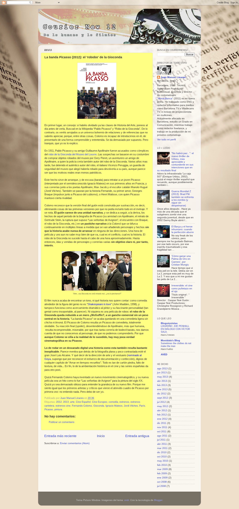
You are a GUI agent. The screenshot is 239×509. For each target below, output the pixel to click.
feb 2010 (162, 465)
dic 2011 (161, 423)
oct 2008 (162, 482)
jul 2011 (161, 439)
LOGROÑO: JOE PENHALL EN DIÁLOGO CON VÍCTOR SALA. (175, 329)
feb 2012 (162, 414)
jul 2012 (161, 402)
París (142, 405)
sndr (126, 500)
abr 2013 (162, 381)
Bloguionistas (169, 323)
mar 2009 (162, 469)
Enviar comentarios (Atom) (75, 443)
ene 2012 (162, 419)
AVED (164, 354)
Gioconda (98, 405)
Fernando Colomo (82, 405)
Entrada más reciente (60, 436)
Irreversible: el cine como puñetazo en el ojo (181, 288)
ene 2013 (162, 389)
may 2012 (162, 406)
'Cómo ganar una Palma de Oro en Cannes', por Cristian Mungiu (181, 260)
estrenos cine (63, 405)
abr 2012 (162, 410)
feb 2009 (162, 473)
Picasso (48, 409)
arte (72, 402)
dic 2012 (162, 393)
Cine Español (83, 402)
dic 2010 (162, 452)
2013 (66, 402)
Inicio (101, 436)
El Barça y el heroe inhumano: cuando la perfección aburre (182, 229)
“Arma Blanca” (165, 98)
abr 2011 (162, 444)
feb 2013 (162, 385)
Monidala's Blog (170, 340)
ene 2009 (162, 477)
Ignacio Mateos (114, 405)
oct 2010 (162, 456)
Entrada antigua (137, 436)
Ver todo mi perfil (166, 139)
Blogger (158, 500)
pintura (58, 409)
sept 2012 (162, 398)
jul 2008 (161, 486)
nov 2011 (162, 427)
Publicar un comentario (61, 422)
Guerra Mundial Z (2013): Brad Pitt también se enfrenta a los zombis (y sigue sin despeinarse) (182, 198)
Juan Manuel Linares (72, 398)
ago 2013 (162, 368)
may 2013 (162, 376)
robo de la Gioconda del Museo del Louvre (72, 154)
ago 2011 (162, 435)
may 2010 (162, 461)
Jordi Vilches (131, 405)
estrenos (124, 402)
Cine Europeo (99, 402)
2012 (59, 402)
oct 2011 (162, 431)
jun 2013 (162, 372)
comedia (113, 402)
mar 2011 (162, 448)
